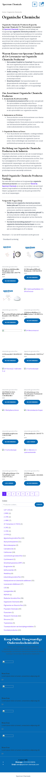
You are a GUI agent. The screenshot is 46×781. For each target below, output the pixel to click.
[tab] (23, 760)
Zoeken (4, 501)
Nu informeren (10, 281)
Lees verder (31, 442)
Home (4, 12)
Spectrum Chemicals (12, 4)
